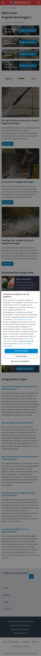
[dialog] (20, 328)
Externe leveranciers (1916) (22, 319)
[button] (20, 361)
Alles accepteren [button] (21, 351)
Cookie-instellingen (25, 344)
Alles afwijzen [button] (21, 356)
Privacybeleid (8, 346)
